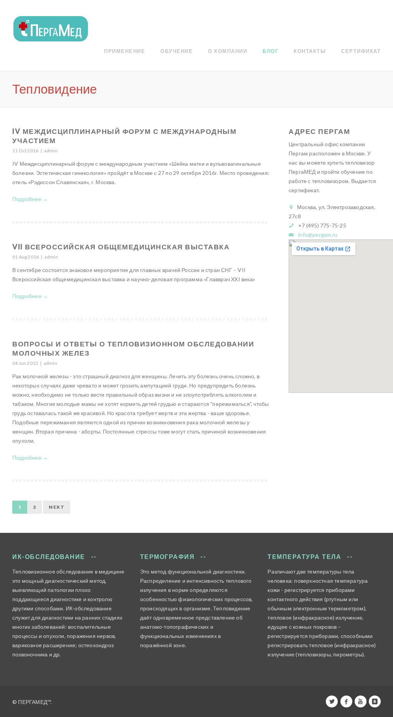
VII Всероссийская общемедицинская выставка (121, 246)
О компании (227, 51)
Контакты (310, 51)
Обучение (176, 51)
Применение (124, 51)
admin (51, 150)
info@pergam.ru (317, 234)
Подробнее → (30, 199)
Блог (270, 51)
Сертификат (361, 51)
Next (56, 507)
